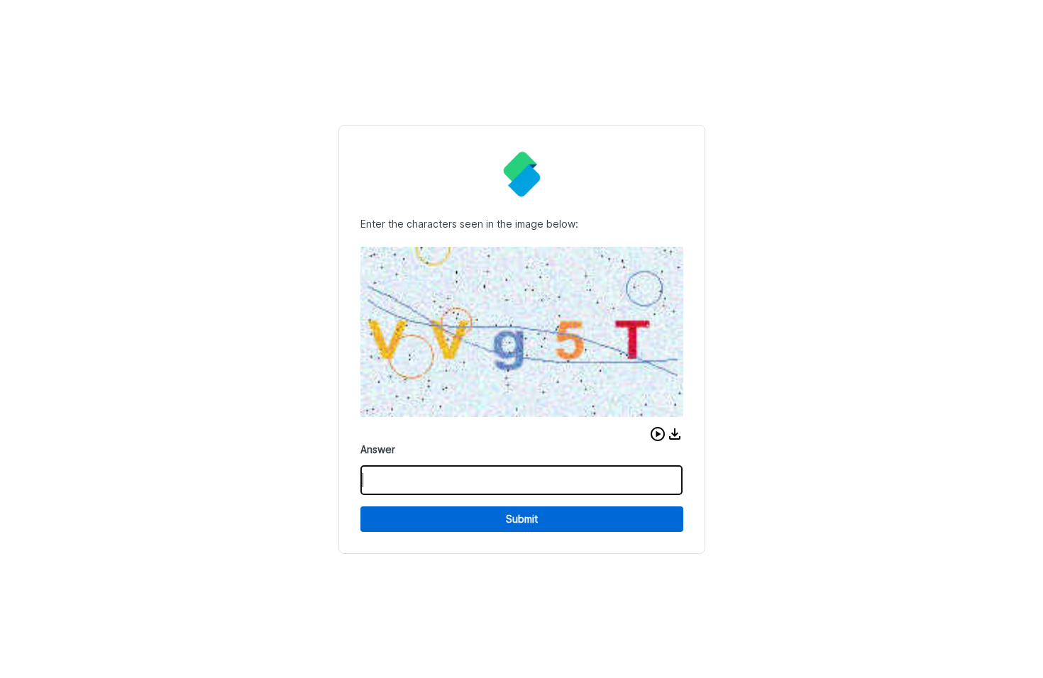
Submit (522, 519)
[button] (657, 434)
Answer (377, 449)
